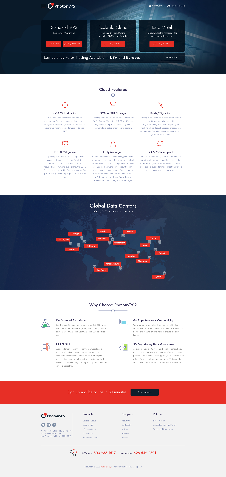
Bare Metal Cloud (90, 437)
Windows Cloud (89, 429)
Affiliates (125, 433)
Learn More (171, 57)
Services (157, 6)
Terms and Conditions (163, 429)
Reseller (125, 437)
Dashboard (178, 6)
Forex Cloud (88, 433)
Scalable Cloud (89, 421)
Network (125, 429)
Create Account (145, 392)
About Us (126, 421)
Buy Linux (55, 43)
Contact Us (127, 425)
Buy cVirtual (114, 43)
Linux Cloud (88, 425)
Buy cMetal (163, 43)
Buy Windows (74, 43)
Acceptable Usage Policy (164, 425)
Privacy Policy (159, 421)
